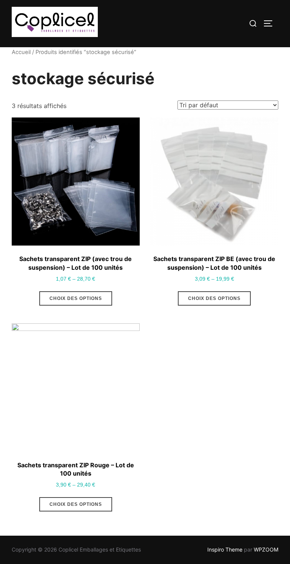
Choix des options (75, 298)
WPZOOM (266, 549)
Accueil (21, 52)
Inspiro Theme (224, 549)
